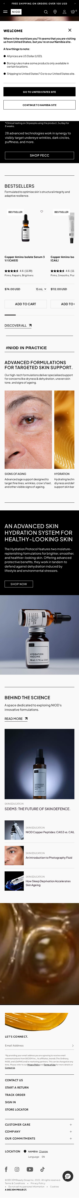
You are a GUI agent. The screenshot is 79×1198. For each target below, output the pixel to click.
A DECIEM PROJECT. (16, 1189)
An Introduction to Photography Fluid (49, 857)
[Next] (75, 3)
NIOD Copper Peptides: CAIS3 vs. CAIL (50, 832)
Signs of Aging (15, 473)
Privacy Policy (33, 1064)
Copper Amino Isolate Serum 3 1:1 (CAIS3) (25, 258)
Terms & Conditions (15, 1183)
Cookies (54, 1186)
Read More (14, 719)
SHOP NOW (19, 584)
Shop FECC (39, 155)
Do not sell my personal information (26, 1186)
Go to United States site (39, 92)
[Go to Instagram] (17, 1169)
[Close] (70, 30)
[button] (68, 1176)
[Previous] (4, 3)
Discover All (16, 325)
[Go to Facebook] (6, 1169)
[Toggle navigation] (5, 11)
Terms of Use (50, 1064)
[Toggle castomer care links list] (71, 1125)
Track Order (15, 1095)
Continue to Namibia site (40, 105)
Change (43, 1151)
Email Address (14, 1045)
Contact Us (10, 1068)
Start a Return (17, 1087)
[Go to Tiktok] (42, 1169)
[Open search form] (45, 11)
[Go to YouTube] (30, 1169)
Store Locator (16, 1109)
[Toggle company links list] (71, 1131)
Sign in (10, 1102)
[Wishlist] (41, 209)
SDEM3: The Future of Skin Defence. (38, 809)
